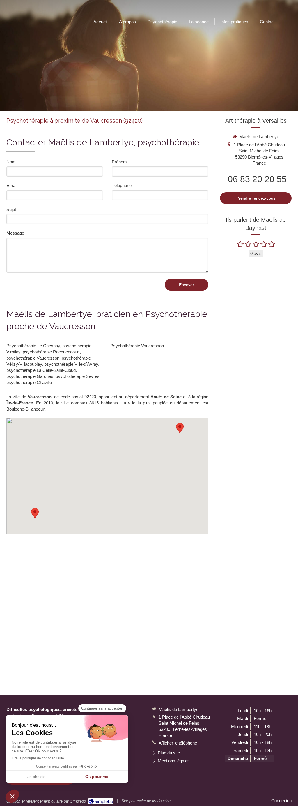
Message (15, 232)
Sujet (11, 209)
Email (11, 185)
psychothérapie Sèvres (78, 376)
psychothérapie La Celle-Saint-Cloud (41, 370)
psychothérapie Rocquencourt (51, 351)
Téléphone (122, 185)
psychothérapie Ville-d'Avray (71, 364)
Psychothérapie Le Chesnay (33, 345)
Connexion (281, 800)
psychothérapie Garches (29, 376)
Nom (11, 161)
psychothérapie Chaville (29, 382)
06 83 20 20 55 (257, 179)
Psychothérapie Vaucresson (137, 345)
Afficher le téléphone (178, 742)
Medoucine (161, 801)
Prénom (119, 161)
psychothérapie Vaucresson (32, 358)
